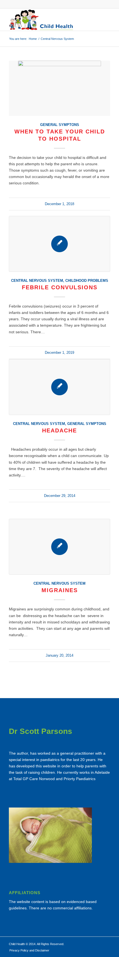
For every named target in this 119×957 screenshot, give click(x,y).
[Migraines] (59, 547)
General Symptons (59, 125)
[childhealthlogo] (49, 20)
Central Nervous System (37, 281)
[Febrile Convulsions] (59, 244)
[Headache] (59, 387)
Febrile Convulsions (59, 287)
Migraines (60, 590)
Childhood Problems (86, 281)
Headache (59, 430)
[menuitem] (28, 950)
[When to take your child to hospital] (59, 88)
